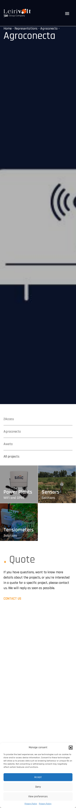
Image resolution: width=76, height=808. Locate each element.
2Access (9, 419)
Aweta (8, 444)
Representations (25, 28)
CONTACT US (12, 598)
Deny (38, 786)
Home (8, 28)
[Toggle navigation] (67, 13)
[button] (70, 747)
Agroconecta (49, 28)
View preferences (38, 796)
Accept (38, 777)
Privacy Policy (31, 803)
